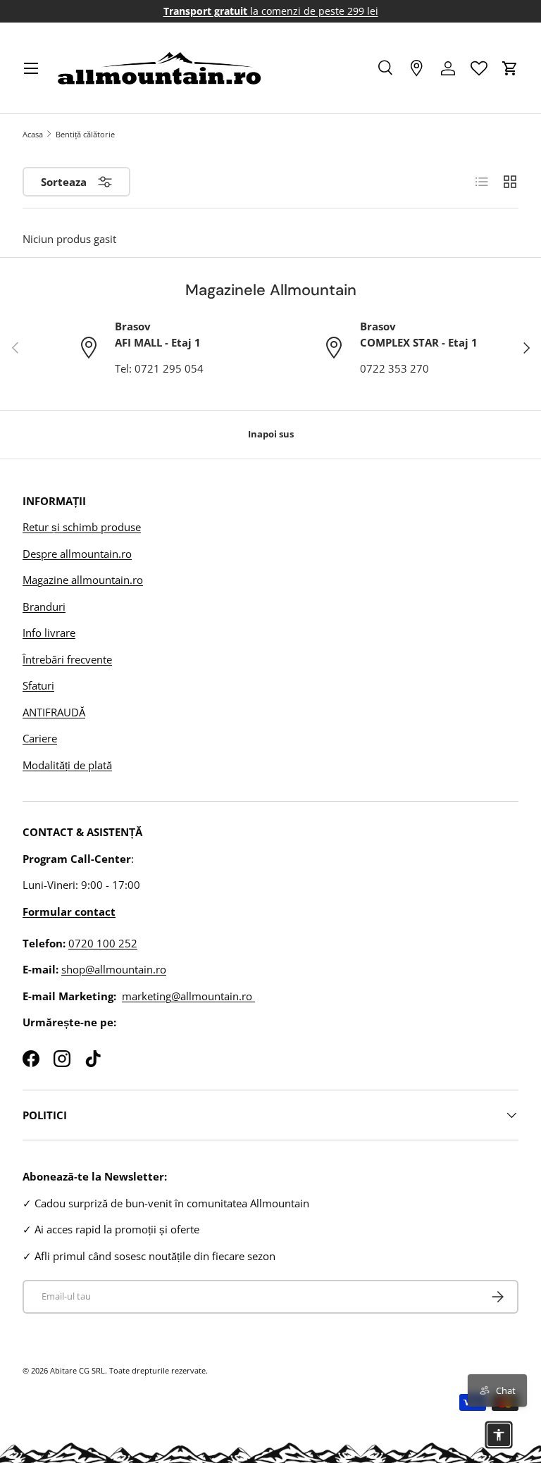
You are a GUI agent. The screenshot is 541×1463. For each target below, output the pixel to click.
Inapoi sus (271, 434)
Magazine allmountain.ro (83, 580)
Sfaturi (38, 685)
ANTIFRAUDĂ (54, 712)
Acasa (33, 134)
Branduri (44, 606)
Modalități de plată (67, 765)
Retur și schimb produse (82, 527)
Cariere (40, 738)
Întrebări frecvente (67, 659)
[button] (510, 68)
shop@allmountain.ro (113, 969)
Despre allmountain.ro (77, 554)
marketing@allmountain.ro (188, 996)
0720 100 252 (102, 943)
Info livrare (49, 632)
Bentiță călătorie (85, 134)
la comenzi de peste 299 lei (270, 11)
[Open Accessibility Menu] (499, 1435)
